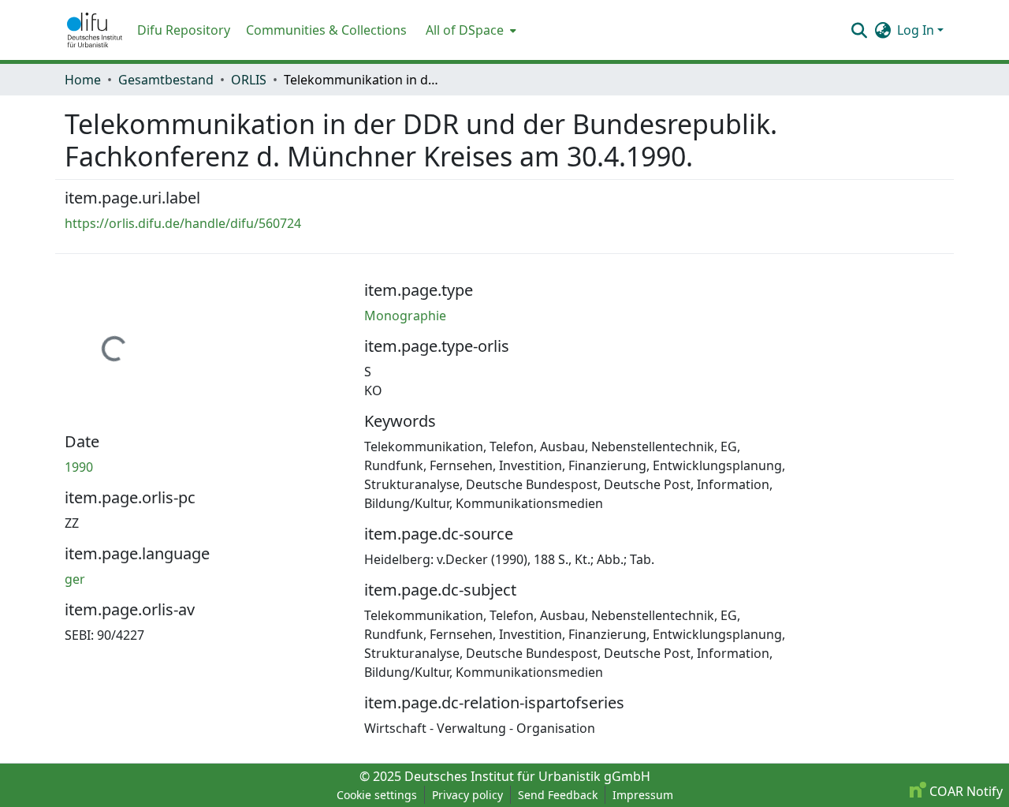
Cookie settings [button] (377, 794)
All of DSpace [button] (465, 30)
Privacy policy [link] (467, 794)
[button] (95, 30)
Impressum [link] (642, 794)
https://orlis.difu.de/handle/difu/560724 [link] (183, 223)
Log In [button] (917, 30)
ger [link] (75, 579)
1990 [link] (79, 467)
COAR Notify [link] (964, 791)
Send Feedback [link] (558, 794)
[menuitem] (469, 30)
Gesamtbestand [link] (166, 79)
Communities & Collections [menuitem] (326, 30)
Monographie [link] (405, 315)
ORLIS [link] (248, 79)
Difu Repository (183, 30)
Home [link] (83, 79)
